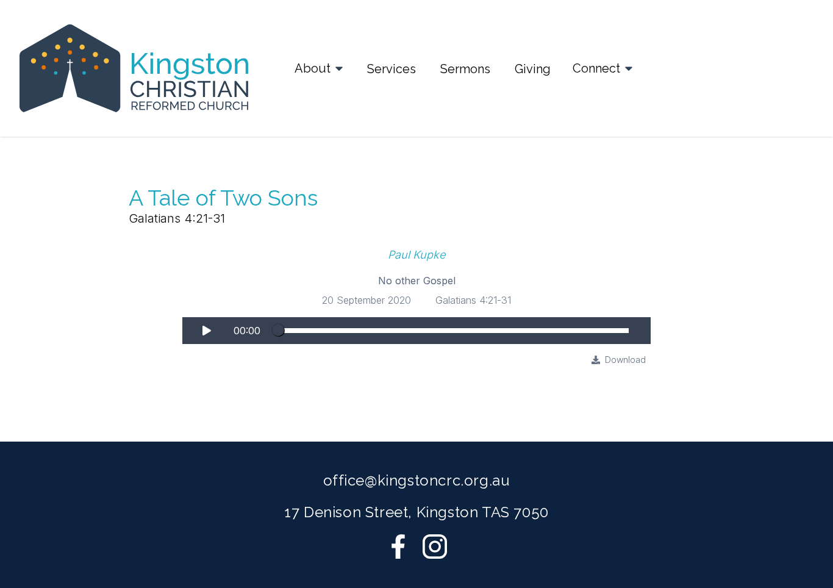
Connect (596, 68)
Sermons (465, 69)
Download (625, 359)
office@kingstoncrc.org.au (416, 480)
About (313, 68)
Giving (533, 69)
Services (391, 69)
